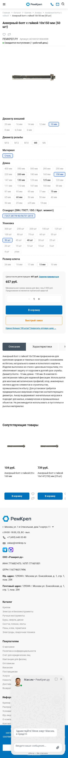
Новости (7, 680)
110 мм (21, 185)
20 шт (7, 246)
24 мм (8, 264)
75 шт (31, 234)
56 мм (31, 197)
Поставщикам (10, 671)
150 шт (45, 228)
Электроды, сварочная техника (19, 632)
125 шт (58, 228)
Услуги (6, 676)
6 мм (29, 130)
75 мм (54, 191)
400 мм (8, 168)
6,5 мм (18, 130)
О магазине (8, 647)
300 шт (8, 228)
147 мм (8, 180)
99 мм (59, 185)
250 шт (20, 228)
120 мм (59, 180)
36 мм (8, 203)
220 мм (8, 174)
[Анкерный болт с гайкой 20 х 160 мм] (16, 446)
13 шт (30, 246)
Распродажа (9, 707)
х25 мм (31, 203)
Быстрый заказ (34, 320)
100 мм (46, 185)
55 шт (54, 234)
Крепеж (6, 607)
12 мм (42, 124)
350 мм (21, 168)
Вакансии (8, 667)
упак (17, 251)
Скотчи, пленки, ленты (14, 624)
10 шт (41, 246)
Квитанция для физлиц (14, 659)
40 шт (30, 240)
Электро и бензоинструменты (18, 611)
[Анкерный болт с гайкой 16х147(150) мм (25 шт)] (49, 446)
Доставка (8, 684)
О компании (9, 719)
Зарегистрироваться (49, 276)
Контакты (8, 723)
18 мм (43, 203)
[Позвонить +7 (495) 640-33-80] (52, 4)
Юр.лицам (8, 715)
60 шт (42, 234)
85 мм (31, 191)
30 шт (41, 240)
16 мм (19, 124)
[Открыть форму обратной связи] (57, 4)
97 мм (8, 191)
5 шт (51, 246)
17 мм (31, 264)
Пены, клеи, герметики (14, 628)
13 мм (42, 264)
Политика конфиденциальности (19, 651)
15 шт (19, 246)
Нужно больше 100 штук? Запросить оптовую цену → (31, 328)
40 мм (54, 197)
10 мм (54, 264)
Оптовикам (8, 663)
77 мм (42, 191)
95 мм (19, 191)
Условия (7, 711)
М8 (35, 143)
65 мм (8, 197)
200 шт (33, 228)
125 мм (46, 180)
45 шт (19, 240)
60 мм (19, 197)
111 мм (8, 185)
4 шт (7, 251)
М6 (44, 143)
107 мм (34, 185)
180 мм (34, 174)
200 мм (21, 174)
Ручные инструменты (14, 615)
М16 (7, 143)
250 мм (59, 168)
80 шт (20, 234)
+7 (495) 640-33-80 (16, 537)
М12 (16, 143)
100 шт (8, 234)
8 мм (7, 130)
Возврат (7, 688)
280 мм (46, 168)
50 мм (42, 197)
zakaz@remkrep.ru (16, 543)
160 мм (46, 174)
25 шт (52, 240)
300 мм (34, 168)
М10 (26, 143)
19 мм (19, 264)
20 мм (8, 124)
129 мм (34, 180)
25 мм (19, 203)
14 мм (31, 124)
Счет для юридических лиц (16, 655)
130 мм (21, 180)
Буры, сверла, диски (13, 620)
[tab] (14, 347)
